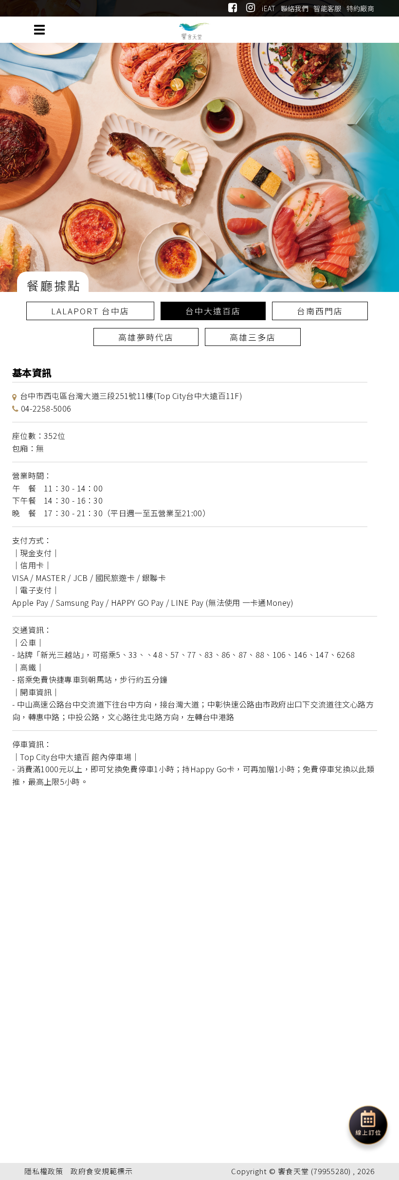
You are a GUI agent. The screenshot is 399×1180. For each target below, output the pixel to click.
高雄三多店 (253, 337)
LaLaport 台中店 (90, 311)
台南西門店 (320, 311)
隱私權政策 (43, 1171)
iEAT (268, 8)
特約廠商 (360, 8)
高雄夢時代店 (146, 337)
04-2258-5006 (46, 408)
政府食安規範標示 (102, 1171)
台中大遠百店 (213, 311)
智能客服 (327, 8)
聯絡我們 (294, 8)
